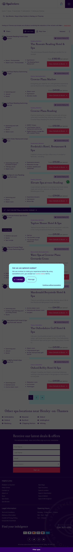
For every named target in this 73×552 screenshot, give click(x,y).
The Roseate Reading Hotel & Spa (48, 46)
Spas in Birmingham (45, 499)
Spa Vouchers (43, 487)
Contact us (5, 490)
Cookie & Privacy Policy (9, 518)
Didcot (42, 417)
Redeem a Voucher (8, 485)
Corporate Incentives (9, 521)
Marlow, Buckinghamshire (38, 76)
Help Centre (6, 487)
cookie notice (40, 274)
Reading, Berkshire (36, 41)
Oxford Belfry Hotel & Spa (46, 368)
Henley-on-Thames (38, 11)
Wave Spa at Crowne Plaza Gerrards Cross (45, 256)
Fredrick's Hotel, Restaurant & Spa (48, 148)
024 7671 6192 (64, 527)
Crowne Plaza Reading (44, 111)
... (67, 25)
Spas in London (43, 490)
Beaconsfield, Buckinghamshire (40, 252)
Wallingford (44, 420)
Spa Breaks (6, 501)
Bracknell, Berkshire (36, 289)
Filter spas (36, 549)
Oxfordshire (26, 11)
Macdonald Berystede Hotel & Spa (48, 294)
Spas (9, 11)
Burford (25, 420)
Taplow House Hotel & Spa (46, 223)
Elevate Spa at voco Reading (47, 182)
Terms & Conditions (8, 512)
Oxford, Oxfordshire (36, 364)
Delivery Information (9, 515)
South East (16, 11)
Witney (43, 423)
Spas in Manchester (44, 493)
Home (4, 11)
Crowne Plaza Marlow (43, 79)
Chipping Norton (28, 423)
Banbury (7, 423)
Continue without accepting (52, 285)
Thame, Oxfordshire (36, 325)
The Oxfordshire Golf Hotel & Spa (48, 330)
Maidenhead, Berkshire (37, 143)
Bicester (25, 417)
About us (5, 493)
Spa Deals (5, 499)
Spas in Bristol (43, 496)
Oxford (7, 420)
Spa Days (41, 485)
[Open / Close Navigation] (69, 4)
